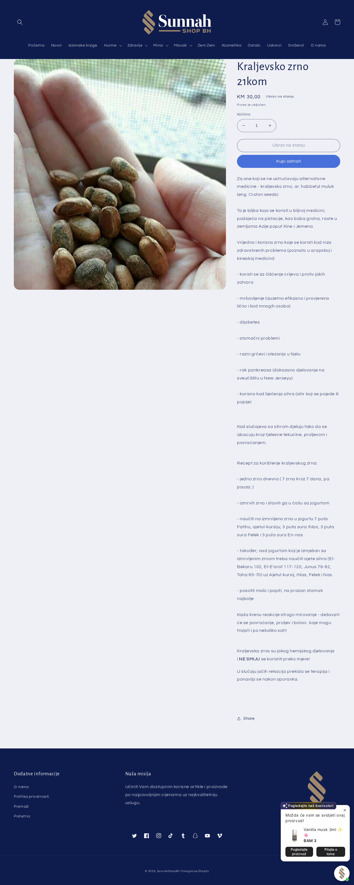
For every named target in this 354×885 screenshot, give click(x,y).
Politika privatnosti (31, 797)
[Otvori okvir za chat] (342, 873)
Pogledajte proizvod (299, 851)
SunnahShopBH (168, 871)
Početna (22, 816)
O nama (21, 787)
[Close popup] (345, 810)
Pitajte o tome (330, 851)
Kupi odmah (288, 161)
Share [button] (249, 718)
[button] (20, 22)
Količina (243, 114)
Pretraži (21, 807)
